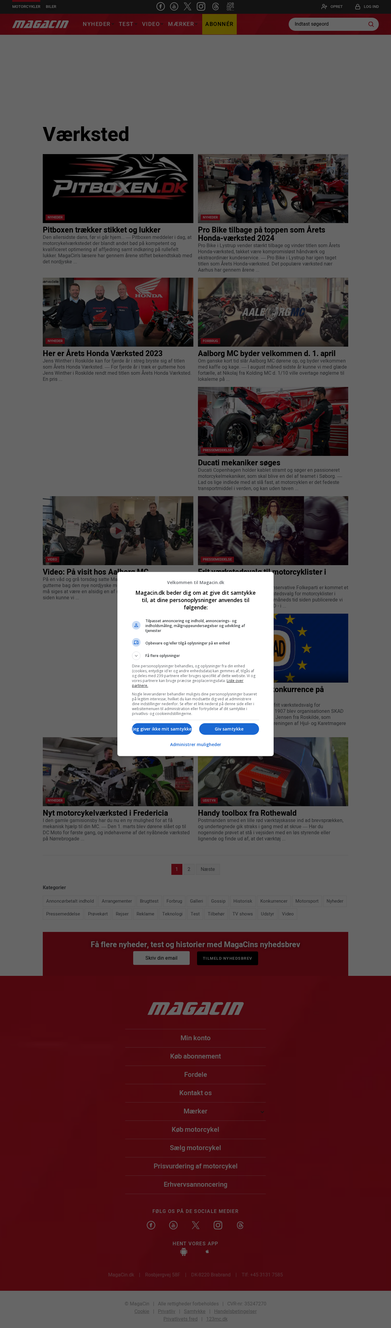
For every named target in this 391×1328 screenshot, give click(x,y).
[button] (195, 655)
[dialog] (195, 664)
